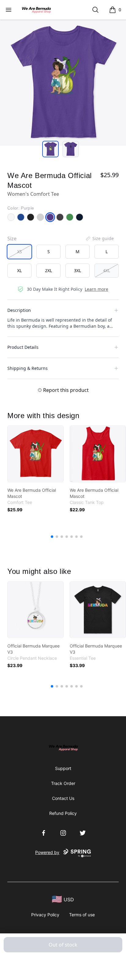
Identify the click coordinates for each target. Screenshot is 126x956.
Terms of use (82, 914)
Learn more (96, 289)
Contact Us (63, 798)
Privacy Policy (45, 914)
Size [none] (12, 238)
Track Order (63, 783)
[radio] (19, 252)
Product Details (23, 347)
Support (63, 768)
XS (19, 251)
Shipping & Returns (27, 368)
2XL (48, 270)
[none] (99, 238)
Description (19, 310)
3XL (77, 270)
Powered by (47, 852)
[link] (35, 454)
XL (19, 270)
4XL (106, 270)
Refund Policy (63, 813)
